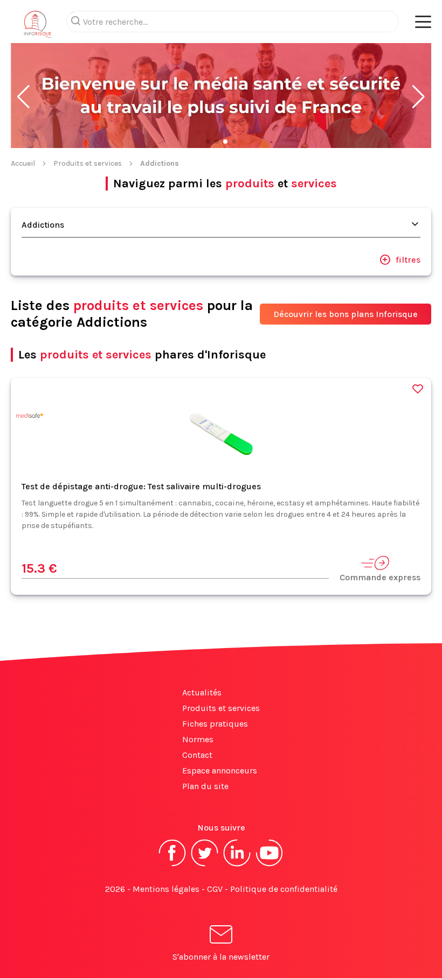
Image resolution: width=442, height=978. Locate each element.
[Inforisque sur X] (205, 865)
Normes (197, 739)
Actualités (202, 692)
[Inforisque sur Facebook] (172, 865)
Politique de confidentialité (283, 889)
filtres (408, 260)
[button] (23, 97)
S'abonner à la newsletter (221, 957)
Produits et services (87, 163)
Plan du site (205, 786)
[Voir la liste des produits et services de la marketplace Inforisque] (221, 96)
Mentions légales (166, 889)
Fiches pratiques (215, 724)
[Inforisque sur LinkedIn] (237, 865)
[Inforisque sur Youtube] (269, 865)
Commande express (380, 577)
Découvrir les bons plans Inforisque (345, 314)
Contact (197, 755)
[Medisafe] (29, 417)
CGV (215, 889)
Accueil (23, 163)
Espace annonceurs (219, 770)
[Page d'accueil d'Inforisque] (38, 27)
